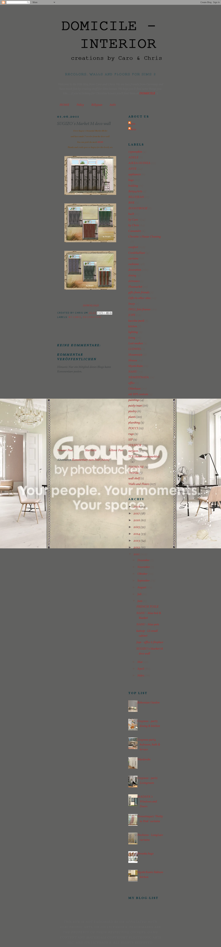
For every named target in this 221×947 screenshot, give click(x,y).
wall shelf (134, 478)
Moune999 (135, 355)
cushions (133, 264)
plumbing (134, 422)
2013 (137, 541)
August (142, 587)
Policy (80, 105)
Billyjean (96, 105)
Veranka (133, 473)
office (131, 383)
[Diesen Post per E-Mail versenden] (98, 313)
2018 (137, 507)
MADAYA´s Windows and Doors (147, 802)
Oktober (142, 574)
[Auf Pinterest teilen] (110, 313)
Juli (139, 594)
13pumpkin (135, 152)
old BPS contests (138, 394)
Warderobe (144, 759)
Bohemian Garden (148, 702)
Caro (132, 124)
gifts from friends (138, 292)
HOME (64, 105)
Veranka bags (145, 853)
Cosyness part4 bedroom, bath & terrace (148, 745)
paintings (134, 400)
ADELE (133, 157)
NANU (132, 372)
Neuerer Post (65, 450)
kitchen (132, 326)
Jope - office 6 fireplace (149, 642)
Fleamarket (135, 287)
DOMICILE (147, 93)
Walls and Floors (138, 484)
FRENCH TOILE (147, 606)
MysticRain (135, 366)
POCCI (133, 428)
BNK (131, 203)
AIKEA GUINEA (139, 163)
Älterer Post (116, 450)
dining (132, 275)
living (131, 338)
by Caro (133, 220)
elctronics (134, 281)
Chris (132, 129)
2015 (136, 527)
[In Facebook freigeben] (107, 313)
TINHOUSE (136, 467)
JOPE (131, 315)
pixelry (132, 411)
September (143, 580)
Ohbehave (134, 388)
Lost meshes (135, 343)
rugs (131, 434)
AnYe (113, 105)
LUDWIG (134, 349)
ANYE (132, 169)
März (141, 675)
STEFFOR (135, 445)
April (141, 669)
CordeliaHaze (136, 253)
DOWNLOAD (91, 305)
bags (131, 180)
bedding (133, 186)
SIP (130, 439)
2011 (136, 554)
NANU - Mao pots (147, 624)
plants (132, 417)
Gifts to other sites (139, 298)
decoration (92, 317)
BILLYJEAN (136, 197)
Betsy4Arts (135, 191)
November (144, 567)
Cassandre (134, 231)
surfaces (133, 451)
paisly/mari (135, 405)
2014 (137, 534)
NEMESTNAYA (138, 377)
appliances (134, 174)
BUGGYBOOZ (137, 208)
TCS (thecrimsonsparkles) (144, 456)
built (131, 214)
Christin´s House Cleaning (144, 236)
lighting (133, 332)
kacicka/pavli (136, 321)
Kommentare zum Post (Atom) (90, 460)
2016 (137, 520)
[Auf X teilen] (104, 313)
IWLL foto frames (139, 309)
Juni (140, 601)
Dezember (143, 560)
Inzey (131, 304)
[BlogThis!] (101, 313)
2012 (137, 547)
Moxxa (132, 360)
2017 (136, 513)
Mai (140, 662)
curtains (133, 258)
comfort (133, 247)
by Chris (75, 317)
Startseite (90, 450)
